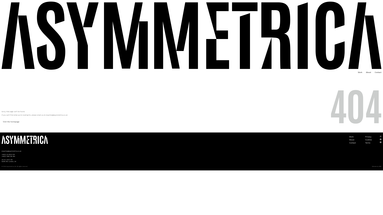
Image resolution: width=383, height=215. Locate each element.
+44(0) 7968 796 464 (8, 156)
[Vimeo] (380, 142)
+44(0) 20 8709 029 (8, 154)
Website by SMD (376, 166)
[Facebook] (380, 139)
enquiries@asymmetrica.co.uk (56, 115)
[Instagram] (380, 136)
